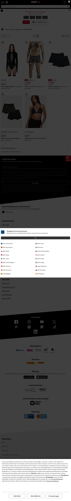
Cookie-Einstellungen (57, 479)
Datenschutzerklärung (53, 481)
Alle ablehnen (36, 496)
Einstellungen (54, 496)
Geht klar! (17, 496)
